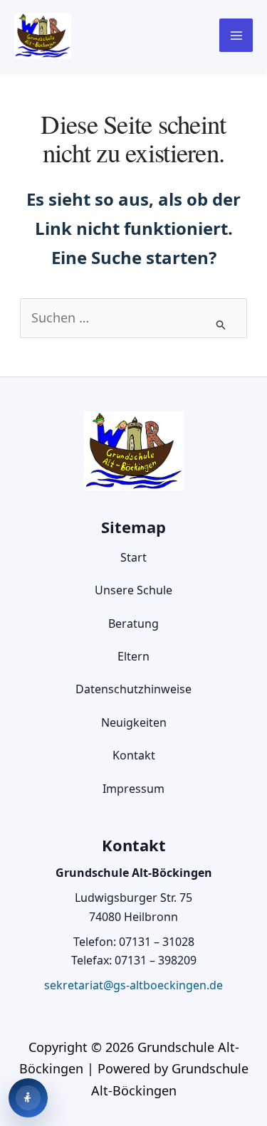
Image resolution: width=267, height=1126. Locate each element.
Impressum (133, 788)
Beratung (133, 623)
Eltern (133, 656)
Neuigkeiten (134, 722)
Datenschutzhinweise (133, 689)
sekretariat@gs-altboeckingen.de (133, 985)
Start (133, 557)
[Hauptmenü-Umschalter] (236, 35)
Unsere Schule (133, 590)
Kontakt (133, 755)
